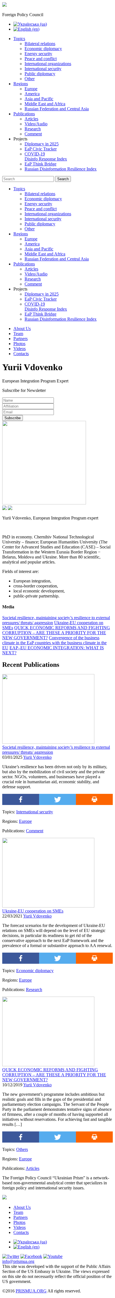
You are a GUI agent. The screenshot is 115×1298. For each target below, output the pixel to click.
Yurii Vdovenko (37, 757)
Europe (31, 88)
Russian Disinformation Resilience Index (61, 169)
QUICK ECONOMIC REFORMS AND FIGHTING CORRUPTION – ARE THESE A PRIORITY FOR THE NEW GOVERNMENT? (56, 632)
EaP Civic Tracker (41, 149)
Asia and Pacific (39, 98)
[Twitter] (57, 799)
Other (30, 78)
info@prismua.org (18, 1261)
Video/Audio (36, 123)
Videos (19, 348)
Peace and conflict (41, 58)
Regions (20, 83)
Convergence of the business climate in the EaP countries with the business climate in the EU (54, 642)
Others (22, 1149)
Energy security (38, 53)
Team (18, 333)
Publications (24, 113)
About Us (22, 328)
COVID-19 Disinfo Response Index (46, 156)
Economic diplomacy (43, 48)
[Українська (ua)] (30, 24)
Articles (31, 118)
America (32, 93)
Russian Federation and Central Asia (57, 108)
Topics (19, 38)
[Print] (94, 799)
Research (33, 128)
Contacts (21, 353)
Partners (20, 338)
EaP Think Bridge (40, 164)
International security (43, 68)
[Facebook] (20, 799)
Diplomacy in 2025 (42, 143)
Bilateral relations (40, 43)
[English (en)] (26, 29)
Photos (19, 343)
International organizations (48, 63)
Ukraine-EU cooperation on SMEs (32, 911)
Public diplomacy (40, 73)
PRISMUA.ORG (31, 1291)
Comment (33, 133)
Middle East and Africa (45, 103)
